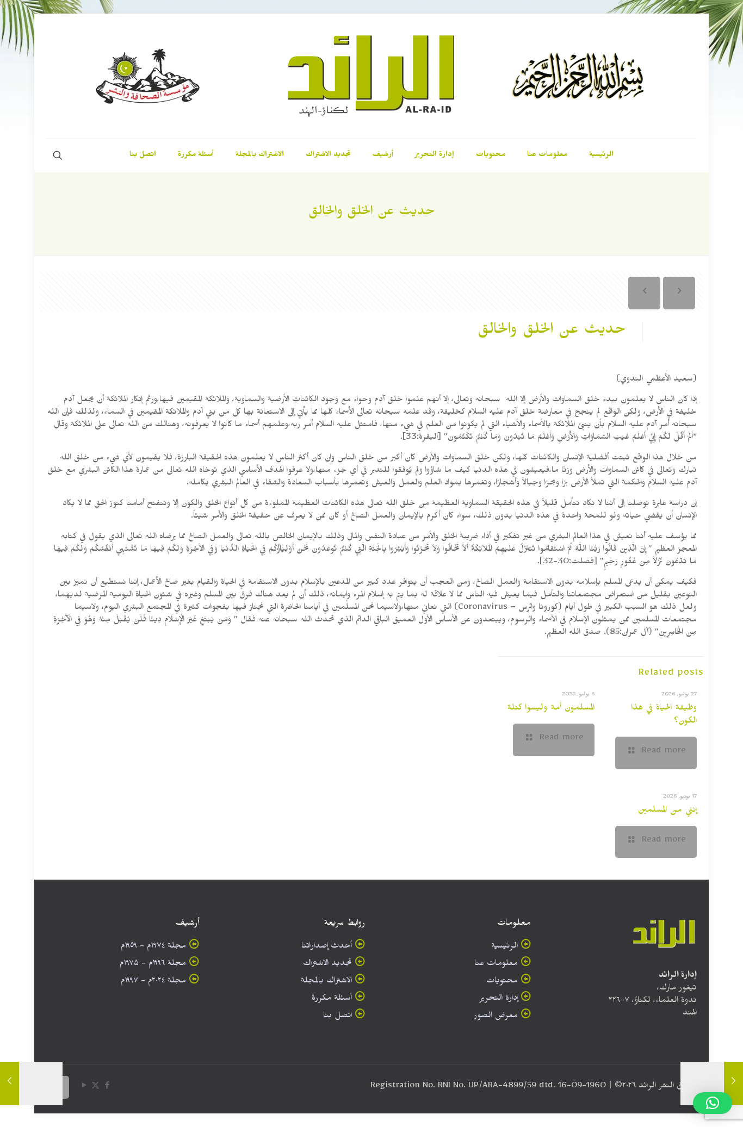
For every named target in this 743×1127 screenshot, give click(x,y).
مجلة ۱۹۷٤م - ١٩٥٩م (153, 947)
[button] (712, 1103)
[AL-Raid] (371, 76)
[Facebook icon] (107, 1088)
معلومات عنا (496, 965)
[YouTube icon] (84, 1088)
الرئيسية (504, 947)
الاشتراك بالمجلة (326, 982)
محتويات (502, 982)
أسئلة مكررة (332, 999)
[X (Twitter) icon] (95, 1088)
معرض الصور (496, 1017)
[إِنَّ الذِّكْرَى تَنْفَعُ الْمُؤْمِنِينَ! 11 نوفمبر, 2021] (9, 1083)
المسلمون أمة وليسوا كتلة (551, 708)
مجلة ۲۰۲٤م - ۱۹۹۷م (153, 982)
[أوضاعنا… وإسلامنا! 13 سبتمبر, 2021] (733, 1083)
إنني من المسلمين (667, 811)
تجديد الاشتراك (327, 965)
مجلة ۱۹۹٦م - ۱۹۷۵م (153, 965)
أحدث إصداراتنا (326, 947)
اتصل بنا (337, 1017)
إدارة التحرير (498, 999)
